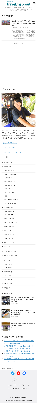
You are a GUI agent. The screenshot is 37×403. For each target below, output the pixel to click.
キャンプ (6, 283)
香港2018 (7, 196)
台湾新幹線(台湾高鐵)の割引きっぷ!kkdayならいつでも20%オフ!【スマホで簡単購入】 (23, 312)
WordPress (29, 400)
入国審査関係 (8, 211)
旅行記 (6, 167)
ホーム (10, 385)
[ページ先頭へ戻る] (14, 381)
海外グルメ (8, 234)
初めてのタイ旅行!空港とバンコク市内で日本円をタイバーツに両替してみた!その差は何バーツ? (23, 299)
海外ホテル (8, 226)
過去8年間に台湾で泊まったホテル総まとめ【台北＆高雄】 (23, 324)
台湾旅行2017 (8, 181)
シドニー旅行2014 (10, 203)
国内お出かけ (8, 267)
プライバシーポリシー (11, 148)
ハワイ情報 (8, 218)
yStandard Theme (9, 400)
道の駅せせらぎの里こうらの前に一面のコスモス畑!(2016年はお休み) (23, 23)
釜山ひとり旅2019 (10, 174)
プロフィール (16, 385)
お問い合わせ (25, 388)
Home (3, 368)
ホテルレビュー (8, 222)
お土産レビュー (8, 251)
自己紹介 (6, 162)
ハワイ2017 (8, 188)
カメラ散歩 (10, 368)
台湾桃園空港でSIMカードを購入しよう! (18, 351)
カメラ (6, 247)
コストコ (7, 264)
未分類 (6, 288)
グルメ (6, 231)
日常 (5, 260)
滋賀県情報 (7, 272)
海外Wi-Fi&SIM (9, 215)
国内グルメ (8, 238)
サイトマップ (25, 385)
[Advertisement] (18, 63)
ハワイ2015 (8, 192)
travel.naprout (22, 398)
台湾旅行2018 (8, 178)
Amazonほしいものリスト (12, 152)
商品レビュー (8, 242)
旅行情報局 (7, 207)
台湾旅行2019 (8, 170)
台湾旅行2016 (8, 185)
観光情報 (7, 279)
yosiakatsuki (18, 400)
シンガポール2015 (10, 199)
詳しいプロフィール (10, 143)
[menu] (34, 2)
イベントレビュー (9, 256)
